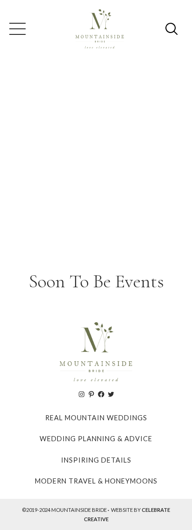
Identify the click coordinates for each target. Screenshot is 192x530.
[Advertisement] (96, 162)
